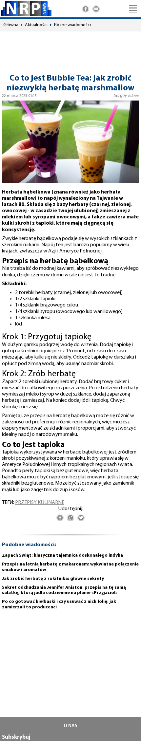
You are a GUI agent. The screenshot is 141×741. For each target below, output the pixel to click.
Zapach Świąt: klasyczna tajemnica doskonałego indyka (62, 555)
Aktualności (36, 25)
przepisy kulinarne (39, 502)
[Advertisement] (70, 49)
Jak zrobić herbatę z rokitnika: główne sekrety (53, 578)
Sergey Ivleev (126, 95)
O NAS (70, 726)
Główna (10, 25)
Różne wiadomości (72, 25)
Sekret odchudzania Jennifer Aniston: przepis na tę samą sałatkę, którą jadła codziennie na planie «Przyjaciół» (64, 590)
